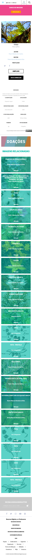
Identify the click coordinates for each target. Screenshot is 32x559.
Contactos (23, 549)
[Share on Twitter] (4, 66)
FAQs (17, 549)
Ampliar (16, 71)
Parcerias (20, 544)
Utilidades (22, 546)
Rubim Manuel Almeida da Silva (16, 59)
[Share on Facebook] (9, 66)
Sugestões (24, 541)
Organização (11, 544)
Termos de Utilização (11, 546)
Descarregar (16, 78)
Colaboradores (14, 541)
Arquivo (6, 541)
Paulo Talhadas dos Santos (16, 54)
